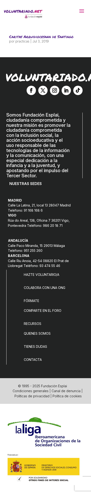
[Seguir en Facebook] (31, 90)
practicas (22, 41)
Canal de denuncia (66, 391)
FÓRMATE (31, 301)
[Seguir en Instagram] (54, 90)
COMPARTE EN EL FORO (42, 311)
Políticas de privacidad (31, 396)
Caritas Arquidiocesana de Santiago (41, 36)
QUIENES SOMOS (37, 333)
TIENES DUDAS (35, 346)
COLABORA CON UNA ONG (44, 288)
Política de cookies (67, 396)
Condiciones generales (31, 391)
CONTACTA (33, 360)
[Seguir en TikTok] (78, 90)
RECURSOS (32, 324)
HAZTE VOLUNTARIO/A (41, 275)
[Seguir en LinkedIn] (66, 90)
